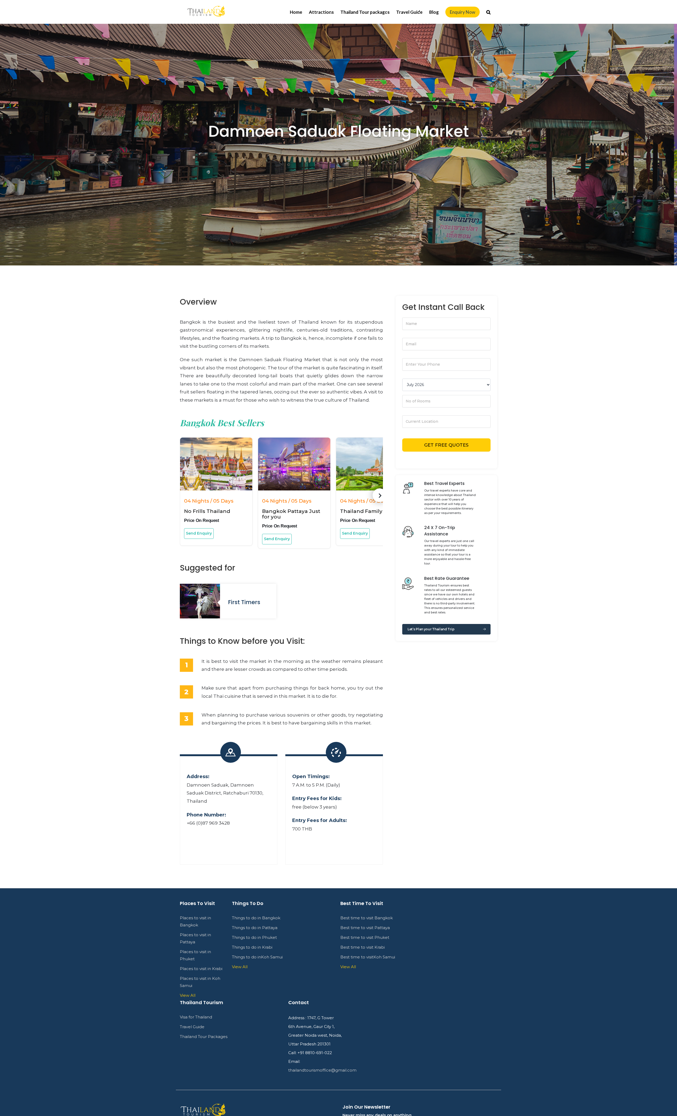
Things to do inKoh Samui (257, 956)
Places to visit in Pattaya (195, 938)
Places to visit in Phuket (195, 955)
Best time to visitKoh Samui (367, 956)
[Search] (488, 12)
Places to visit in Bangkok (195, 921)
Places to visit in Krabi (201, 968)
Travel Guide (192, 1026)
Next (379, 495)
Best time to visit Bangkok (366, 917)
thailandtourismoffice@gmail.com (322, 1070)
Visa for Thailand (196, 1016)
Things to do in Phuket (254, 937)
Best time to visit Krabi (362, 947)
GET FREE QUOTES (446, 445)
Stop (380, 557)
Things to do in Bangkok (256, 917)
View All (187, 995)
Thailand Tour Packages (203, 1036)
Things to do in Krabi (252, 947)
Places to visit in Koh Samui (200, 982)
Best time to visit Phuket (364, 937)
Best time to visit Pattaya (365, 927)
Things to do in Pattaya (254, 927)
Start (376, 557)
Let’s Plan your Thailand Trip (431, 629)
